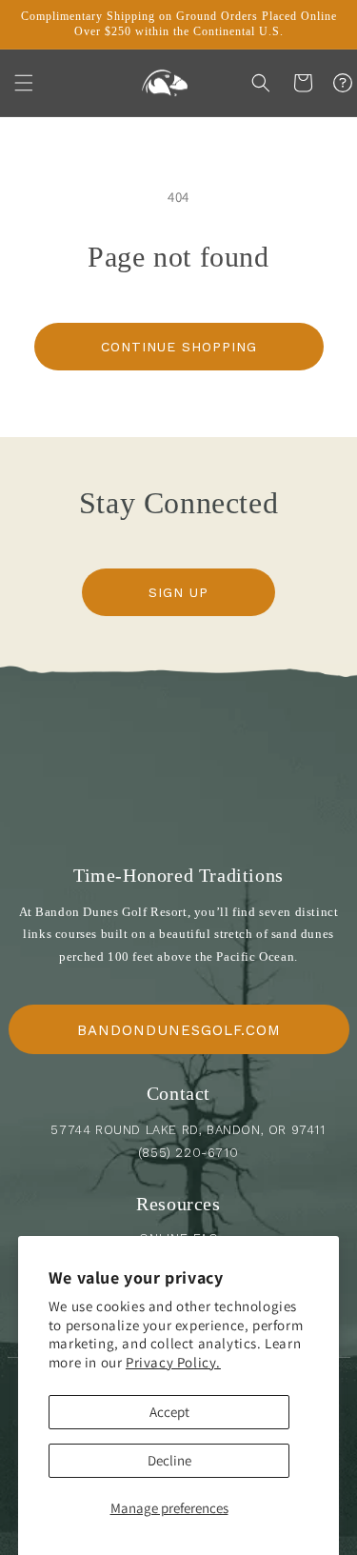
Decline (169, 1460)
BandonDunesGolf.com (179, 1030)
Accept (169, 1412)
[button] (24, 83)
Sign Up (178, 592)
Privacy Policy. (173, 1362)
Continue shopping (179, 346)
